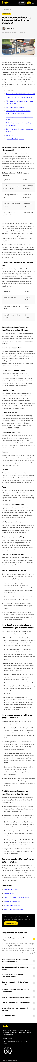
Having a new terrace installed (13, 909)
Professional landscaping (12, 905)
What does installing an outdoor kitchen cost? (20, 94)
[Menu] (33, 3)
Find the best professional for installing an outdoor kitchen (19, 124)
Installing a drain (9, 893)
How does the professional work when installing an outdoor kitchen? (18, 112)
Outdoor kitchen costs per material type (19, 97)
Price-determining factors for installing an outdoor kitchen (19, 102)
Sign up (5, 1041)
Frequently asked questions (15, 139)
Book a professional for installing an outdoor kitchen (20, 130)
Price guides (7, 9)
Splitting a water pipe (11, 889)
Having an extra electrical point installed (17, 897)
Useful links (9, 135)
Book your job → (11, 923)
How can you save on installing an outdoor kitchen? (19, 118)
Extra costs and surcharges (15, 107)
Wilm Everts (10, 28)
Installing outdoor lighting (12, 901)
